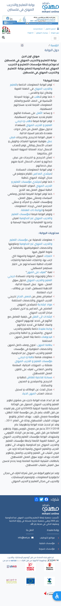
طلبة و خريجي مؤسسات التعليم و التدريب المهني (33, 359)
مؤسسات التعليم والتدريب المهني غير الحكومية (32, 216)
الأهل (39, 112)
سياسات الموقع (42, 32)
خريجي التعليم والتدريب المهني (30, 278)
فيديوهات (46, 336)
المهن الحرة (29, 393)
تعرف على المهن (36, 272)
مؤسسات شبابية (47, 543)
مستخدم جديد (38, 28)
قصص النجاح (24, 296)
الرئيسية (54, 45)
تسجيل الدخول (51, 28)
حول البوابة (55, 32)
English (31, 32)
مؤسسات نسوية (47, 549)
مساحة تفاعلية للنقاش (39, 377)
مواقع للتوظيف (47, 538)
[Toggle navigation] (55, 38)
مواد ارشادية (45, 304)
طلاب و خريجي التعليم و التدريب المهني (33, 122)
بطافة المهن (44, 344)
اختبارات (48, 255)
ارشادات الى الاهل (42, 316)
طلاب (37, 96)
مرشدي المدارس (42, 173)
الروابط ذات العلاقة (32, 209)
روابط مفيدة (45, 328)
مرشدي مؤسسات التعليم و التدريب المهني (31, 183)
